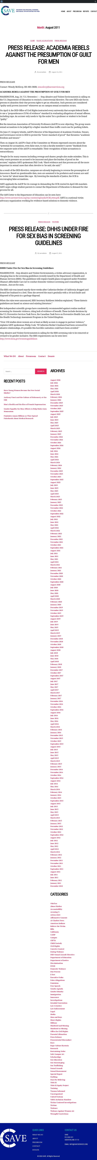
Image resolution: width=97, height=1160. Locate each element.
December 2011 (56, 860)
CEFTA (53, 940)
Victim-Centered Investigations (63, 1102)
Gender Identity (56, 991)
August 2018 (55, 650)
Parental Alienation (58, 1034)
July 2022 (54, 519)
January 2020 (55, 604)
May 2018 (54, 658)
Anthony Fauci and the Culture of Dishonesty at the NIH (25, 398)
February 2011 (56, 880)
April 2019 (54, 630)
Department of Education (60, 957)
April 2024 (54, 459)
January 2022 (55, 536)
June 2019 (54, 624)
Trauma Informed (57, 1091)
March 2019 (55, 633)
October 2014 (55, 775)
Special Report (56, 1074)
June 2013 (54, 809)
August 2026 (55, 380)
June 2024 (54, 454)
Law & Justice (56, 1006)
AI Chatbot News (57, 920)
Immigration (55, 994)
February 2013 (56, 820)
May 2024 (54, 457)
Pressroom (77, 11)
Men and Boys (56, 1017)
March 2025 (55, 428)
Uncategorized (56, 1094)
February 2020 (56, 602)
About (69, 11)
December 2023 (56, 471)
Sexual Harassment (58, 1071)
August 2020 (55, 585)
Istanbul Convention (58, 1003)
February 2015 (56, 764)
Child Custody (56, 943)
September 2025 (56, 411)
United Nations (56, 1097)
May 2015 (54, 755)
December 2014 (56, 769)
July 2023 (54, 485)
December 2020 (56, 573)
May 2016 (54, 721)
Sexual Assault (56, 1068)
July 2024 (54, 451)
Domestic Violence (58, 969)
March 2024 (55, 462)
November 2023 (56, 474)
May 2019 (54, 627)
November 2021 (56, 542)
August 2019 (55, 619)
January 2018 (55, 667)
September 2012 (56, 835)
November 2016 (56, 704)
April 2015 (54, 758)
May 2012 (54, 846)
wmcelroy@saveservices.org (51, 87)
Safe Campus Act (57, 1054)
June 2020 (54, 590)
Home (63, 11)
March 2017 (55, 693)
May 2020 (54, 593)
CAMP (32, 41)
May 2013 (54, 812)
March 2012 (55, 852)
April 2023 (54, 494)
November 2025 (56, 405)
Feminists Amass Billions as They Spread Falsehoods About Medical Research (21, 417)
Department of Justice (59, 960)
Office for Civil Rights (59, 1031)
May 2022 (54, 525)
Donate (51, 356)
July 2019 (54, 621)
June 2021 (54, 556)
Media (53, 1014)
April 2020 (54, 596)
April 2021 (54, 562)
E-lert (52, 974)
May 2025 (54, 422)
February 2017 (56, 695)
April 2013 (54, 815)
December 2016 (56, 701)
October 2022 (55, 511)
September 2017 (56, 675)
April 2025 (54, 425)
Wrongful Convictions (59, 1114)
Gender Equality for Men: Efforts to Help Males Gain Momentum (25, 410)
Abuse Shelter (56, 906)
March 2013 (55, 818)
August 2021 (55, 550)
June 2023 (54, 488)
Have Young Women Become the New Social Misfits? (22, 391)
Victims (55, 222)
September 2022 (56, 513)
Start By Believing (57, 1080)
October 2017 (55, 673)
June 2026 (54, 386)
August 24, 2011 (57, 72)
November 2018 (56, 641)
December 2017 (56, 670)
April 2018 (54, 661)
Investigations (56, 1000)
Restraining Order (57, 1051)
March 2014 (55, 789)
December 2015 (56, 735)
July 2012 (54, 840)
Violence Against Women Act (62, 1111)
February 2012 (56, 855)
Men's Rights (55, 1020)
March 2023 (55, 496)
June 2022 (54, 522)
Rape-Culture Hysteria (59, 1045)
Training (54, 1088)
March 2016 (55, 727)
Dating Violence (57, 952)
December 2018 (56, 639)
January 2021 (55, 570)
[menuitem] (1, 1)
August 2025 (55, 414)
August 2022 (55, 516)
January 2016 (55, 732)
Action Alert (55, 915)
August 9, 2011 (57, 253)
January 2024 (55, 468)
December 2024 (56, 437)
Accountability (56, 909)
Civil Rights (55, 946)
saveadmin (42, 72)
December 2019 (56, 607)
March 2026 (55, 394)
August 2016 (55, 712)
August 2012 (55, 838)
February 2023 (56, 499)
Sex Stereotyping (57, 1062)
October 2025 (55, 408)
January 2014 (55, 795)
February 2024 (56, 465)
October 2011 (55, 866)
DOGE (52, 966)
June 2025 (54, 420)
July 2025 (54, 417)
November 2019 (56, 610)
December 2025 (56, 403)
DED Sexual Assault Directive (62, 954)
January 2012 (55, 857)
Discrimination (56, 963)
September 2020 (56, 582)
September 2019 (56, 616)
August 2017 (55, 678)
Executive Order (56, 977)
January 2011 (55, 883)
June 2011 (54, 877)
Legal (52, 1011)
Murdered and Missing (59, 1025)
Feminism (54, 983)
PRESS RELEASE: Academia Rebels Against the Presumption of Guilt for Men (48, 54)
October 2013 (55, 798)
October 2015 (55, 741)
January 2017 (55, 698)
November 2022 (56, 508)
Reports (86, 11)
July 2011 (54, 874)
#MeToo (53, 903)
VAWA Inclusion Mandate (60, 1099)
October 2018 (55, 644)
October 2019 (55, 613)
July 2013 (54, 806)
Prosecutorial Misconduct (60, 1040)
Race (52, 1043)
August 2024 (55, 448)
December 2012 (56, 826)
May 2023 (54, 491)
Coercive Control (57, 949)
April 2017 (54, 690)
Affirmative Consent (58, 917)
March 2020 (55, 599)
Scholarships (55, 1057)
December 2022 (56, 505)
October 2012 (55, 832)
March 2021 (55, 565)
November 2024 (56, 440)
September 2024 (56, 445)
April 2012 (54, 849)
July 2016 (54, 715)
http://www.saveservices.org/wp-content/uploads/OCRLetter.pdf (29, 198)
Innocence (54, 997)
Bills (52, 929)
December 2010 (56, 886)
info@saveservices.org (79, 1144)
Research (54, 1048)
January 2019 (55, 636)
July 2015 (54, 749)
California (54, 932)
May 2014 (54, 786)
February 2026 (56, 397)
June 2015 (54, 752)
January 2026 (55, 400)
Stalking (53, 1077)
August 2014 (55, 781)
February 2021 (56, 567)
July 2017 (54, 681)
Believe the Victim (57, 926)
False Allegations (45, 41)
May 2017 (54, 687)
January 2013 (55, 823)
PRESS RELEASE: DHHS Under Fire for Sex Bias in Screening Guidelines (48, 236)
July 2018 (54, 653)
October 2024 (55, 442)
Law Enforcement (57, 1008)
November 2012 (56, 829)
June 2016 (54, 718)
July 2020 (54, 587)
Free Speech (55, 986)
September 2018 (56, 647)
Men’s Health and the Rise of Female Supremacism (25, 404)
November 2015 (56, 738)
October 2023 (55, 476)
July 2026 (54, 383)
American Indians (57, 923)
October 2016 (55, 707)
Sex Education (56, 1060)
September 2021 (56, 548)
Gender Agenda (56, 989)
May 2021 (54, 559)
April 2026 (54, 391)
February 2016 (56, 729)
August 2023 (55, 482)
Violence (53, 1108)
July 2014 (54, 783)
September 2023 (56, 479)
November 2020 (56, 576)
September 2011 (56, 869)
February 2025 (56, 431)
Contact (94, 11)
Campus (53, 937)
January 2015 (55, 766)
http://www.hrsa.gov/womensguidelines (18, 339)
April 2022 (54, 528)
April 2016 (54, 724)
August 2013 (55, 803)
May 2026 (54, 388)
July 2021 (54, 553)
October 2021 (55, 545)
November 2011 (56, 863)
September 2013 (56, 801)
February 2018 (56, 664)
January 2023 (55, 502)
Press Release (61, 41)
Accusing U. (55, 912)
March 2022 (55, 530)
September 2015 (56, 744)
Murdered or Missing (58, 1028)
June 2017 (54, 684)
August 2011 (55, 872)
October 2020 (55, 579)
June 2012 (54, 843)
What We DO (10, 356)
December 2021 (56, 539)
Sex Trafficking (56, 1065)
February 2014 (56, 792)
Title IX (53, 1082)
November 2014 (56, 772)
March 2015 (55, 761)
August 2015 (55, 747)
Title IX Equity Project (59, 1085)
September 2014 (56, 778)
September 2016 (56, 710)
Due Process (55, 971)
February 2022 (56, 533)
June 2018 (54, 656)
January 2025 (55, 434)
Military (53, 1023)
